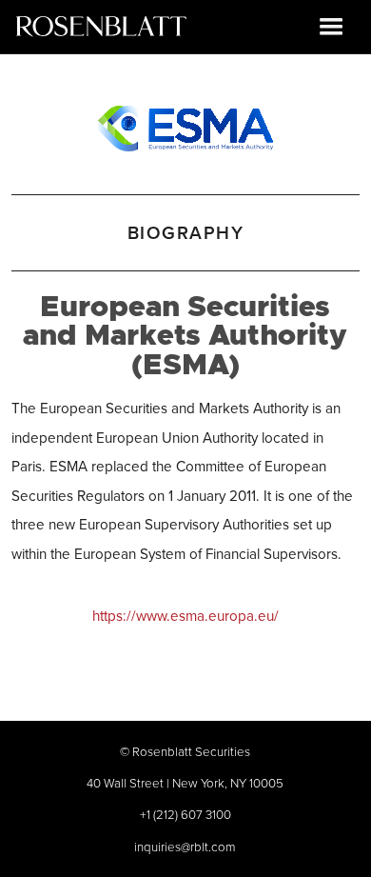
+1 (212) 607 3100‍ (185, 814)
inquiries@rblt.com (185, 846)
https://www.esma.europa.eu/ (185, 616)
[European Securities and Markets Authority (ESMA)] (186, 124)
